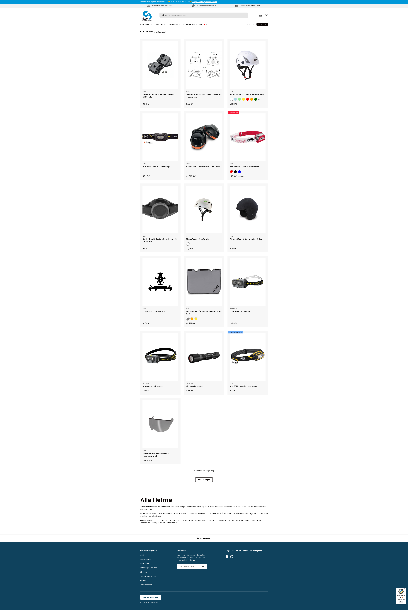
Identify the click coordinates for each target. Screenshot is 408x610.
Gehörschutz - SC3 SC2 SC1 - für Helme (203, 167)
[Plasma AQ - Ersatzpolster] (160, 282)
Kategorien (144, 24)
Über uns (143, 572)
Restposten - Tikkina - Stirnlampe (244, 167)
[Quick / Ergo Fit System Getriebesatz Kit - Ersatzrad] (160, 209)
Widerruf (143, 580)
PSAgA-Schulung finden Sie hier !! (204, 2)
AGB (142, 555)
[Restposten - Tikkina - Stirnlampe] (248, 137)
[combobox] (203, 15)
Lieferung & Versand (148, 568)
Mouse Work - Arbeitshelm (197, 239)
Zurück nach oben (204, 538)
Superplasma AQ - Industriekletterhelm (247, 94)
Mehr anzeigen (204, 480)
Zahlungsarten (146, 585)
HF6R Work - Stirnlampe (152, 386)
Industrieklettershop (151, 602)
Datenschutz (145, 559)
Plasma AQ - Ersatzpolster (153, 311)
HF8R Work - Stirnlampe (240, 311)
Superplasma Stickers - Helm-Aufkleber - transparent (203, 95)
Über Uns (250, 24)
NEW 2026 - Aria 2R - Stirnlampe (243, 386)
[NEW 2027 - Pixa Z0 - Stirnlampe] (160, 137)
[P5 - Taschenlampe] (204, 357)
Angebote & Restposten (194, 24)
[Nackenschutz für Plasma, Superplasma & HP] (204, 282)
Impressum (144, 563)
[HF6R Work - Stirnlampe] (160, 357)
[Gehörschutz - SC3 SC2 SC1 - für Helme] (204, 137)
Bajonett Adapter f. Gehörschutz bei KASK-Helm (158, 95)
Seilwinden (159, 24)
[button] (266, 15)
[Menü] (404, 589)
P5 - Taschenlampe (194, 386)
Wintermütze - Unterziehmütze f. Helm (246, 239)
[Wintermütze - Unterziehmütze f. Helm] (248, 209)
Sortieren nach (146, 32)
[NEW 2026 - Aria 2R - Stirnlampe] (248, 357)
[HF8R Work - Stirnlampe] (248, 282)
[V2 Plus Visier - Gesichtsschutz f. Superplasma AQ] (160, 424)
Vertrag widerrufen (148, 576)
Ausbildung (173, 24)
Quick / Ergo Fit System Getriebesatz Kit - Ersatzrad (159, 240)
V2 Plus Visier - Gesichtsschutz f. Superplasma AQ (156, 454)
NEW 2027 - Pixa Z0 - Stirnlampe (156, 167)
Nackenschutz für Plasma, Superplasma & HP (203, 312)
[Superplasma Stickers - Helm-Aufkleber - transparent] (204, 65)
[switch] (401, 602)
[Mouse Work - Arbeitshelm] (204, 209)
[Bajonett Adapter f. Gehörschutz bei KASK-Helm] (160, 65)
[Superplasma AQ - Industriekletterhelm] (248, 65)
